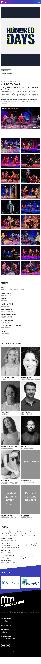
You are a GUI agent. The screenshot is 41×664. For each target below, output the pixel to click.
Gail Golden (5, 550)
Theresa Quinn (26, 378)
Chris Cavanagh (7, 516)
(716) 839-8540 (4, 624)
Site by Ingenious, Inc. (14, 651)
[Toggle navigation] (39, 2)
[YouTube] (9, 645)
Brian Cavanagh (27, 480)
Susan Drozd (5, 480)
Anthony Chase (6, 538)
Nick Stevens (25, 412)
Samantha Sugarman (9, 446)
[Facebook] (2, 645)
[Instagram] (4, 645)
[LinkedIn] (7, 645)
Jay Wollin (25, 446)
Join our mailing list (6, 648)
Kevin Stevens (5, 412)
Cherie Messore (6, 560)
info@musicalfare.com (6, 625)
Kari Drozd (25, 516)
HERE (4, 98)
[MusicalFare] (4, 2)
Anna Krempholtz (7, 378)
